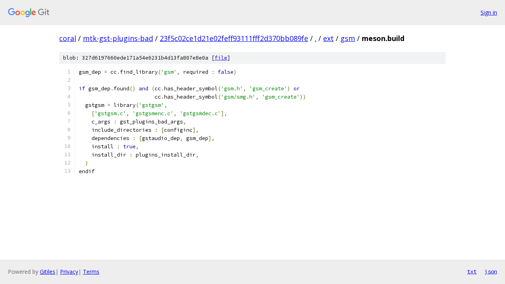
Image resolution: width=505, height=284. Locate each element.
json (490, 271)
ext (328, 38)
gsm (347, 38)
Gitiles (47, 271)
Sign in (489, 12)
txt (472, 271)
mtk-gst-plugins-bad (118, 38)
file (221, 57)
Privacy (69, 271)
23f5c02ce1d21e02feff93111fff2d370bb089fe (234, 38)
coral (67, 38)
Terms (91, 271)
